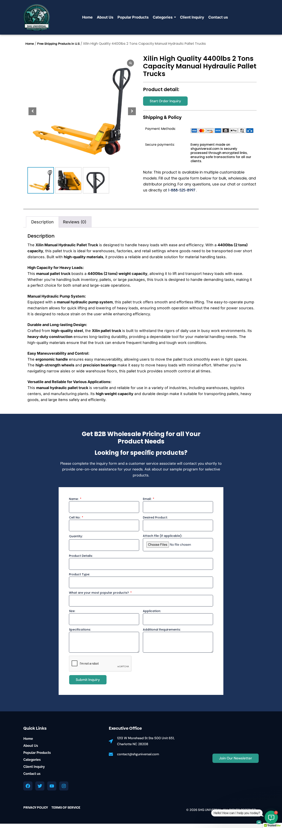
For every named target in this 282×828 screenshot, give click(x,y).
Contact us (31, 774)
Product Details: (81, 556)
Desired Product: (155, 518)
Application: (152, 611)
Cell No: (75, 518)
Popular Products (37, 753)
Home (29, 44)
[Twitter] (39, 785)
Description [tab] (42, 221)
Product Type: (79, 574)
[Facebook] (27, 785)
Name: (74, 499)
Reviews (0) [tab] (74, 221)
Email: (147, 499)
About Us (30, 746)
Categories (32, 760)
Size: (72, 611)
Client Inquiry (34, 767)
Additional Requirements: (162, 630)
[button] (132, 111)
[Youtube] (51, 785)
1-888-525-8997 (182, 190)
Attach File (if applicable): (162, 536)
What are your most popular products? (99, 593)
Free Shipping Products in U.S (58, 44)
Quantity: (76, 536)
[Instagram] (63, 785)
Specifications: (80, 630)
